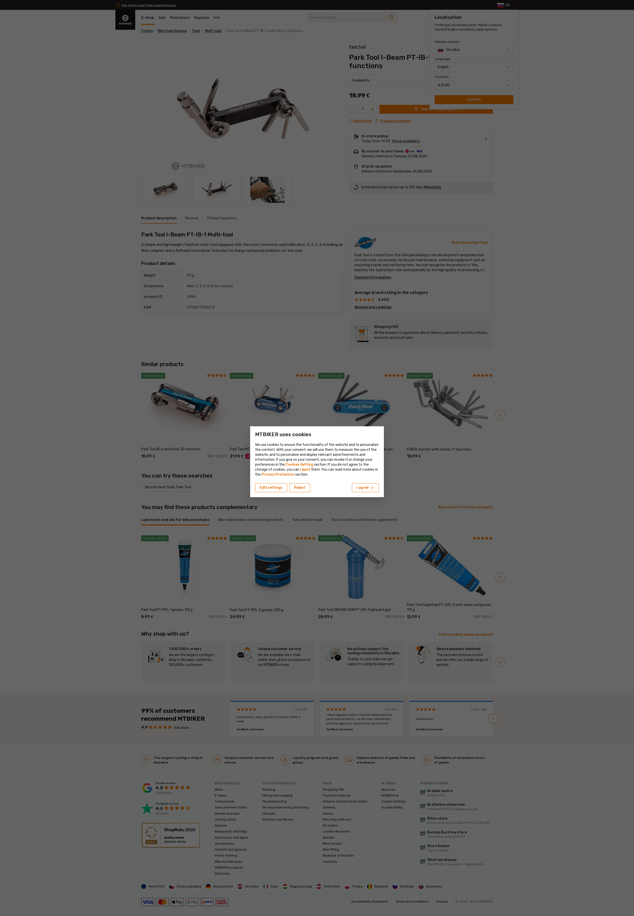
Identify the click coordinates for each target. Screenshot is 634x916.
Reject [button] (299, 488)
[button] (305, 469)
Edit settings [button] (271, 488)
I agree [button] (365, 488)
